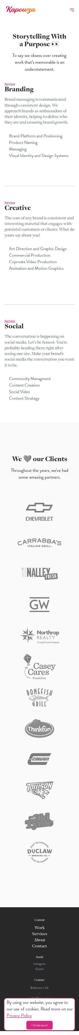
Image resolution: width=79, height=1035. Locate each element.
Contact (39, 946)
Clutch (39, 968)
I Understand (39, 1025)
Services (39, 934)
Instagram (40, 963)
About (39, 940)
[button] (72, 10)
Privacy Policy (19, 1015)
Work (39, 928)
